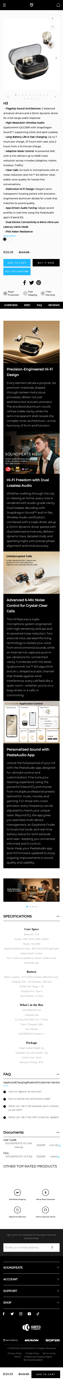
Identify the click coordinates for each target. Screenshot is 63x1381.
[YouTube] (29, 1314)
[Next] (55, 96)
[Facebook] (24, 282)
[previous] (7, 58)
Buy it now (46, 263)
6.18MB (53, 1156)
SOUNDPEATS (28, 1348)
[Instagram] (20, 1314)
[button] (56, 890)
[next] (56, 58)
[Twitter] (31, 282)
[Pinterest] (38, 282)
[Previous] (7, 96)
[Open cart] (58, 5)
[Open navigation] (5, 5)
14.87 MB (53, 1145)
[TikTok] (37, 1314)
